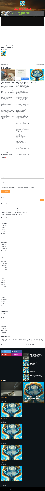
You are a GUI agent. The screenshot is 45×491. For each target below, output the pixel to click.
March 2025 (3, 261)
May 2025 (3, 257)
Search (2, 197)
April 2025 (3, 259)
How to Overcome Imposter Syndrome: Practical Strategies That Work (14, 212)
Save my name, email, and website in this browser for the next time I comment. (18, 187)
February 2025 (4, 263)
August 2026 (3, 225)
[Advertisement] (22, 35)
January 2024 (3, 290)
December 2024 (4, 267)
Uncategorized (4, 332)
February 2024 (4, 288)
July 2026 (3, 227)
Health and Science (4, 324)
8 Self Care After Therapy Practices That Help (9, 208)
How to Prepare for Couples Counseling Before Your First (11, 214)
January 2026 (3, 240)
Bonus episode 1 (33, 82)
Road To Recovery (4, 330)
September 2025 (4, 248)
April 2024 (3, 284)
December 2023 (4, 293)
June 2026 (3, 229)
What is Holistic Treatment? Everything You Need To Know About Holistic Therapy (36, 355)
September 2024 (4, 273)
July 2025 (3, 252)
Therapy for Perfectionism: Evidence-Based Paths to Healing (36, 376)
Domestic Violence (4, 319)
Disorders (3, 317)
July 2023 (3, 303)
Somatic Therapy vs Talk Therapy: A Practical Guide (10, 205)
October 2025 (3, 246)
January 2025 (3, 265)
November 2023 (4, 295)
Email (2, 177)
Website (3, 182)
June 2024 (3, 280)
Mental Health (3, 326)
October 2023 (3, 297)
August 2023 (3, 301)
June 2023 (3, 305)
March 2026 (3, 235)
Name (2, 172)
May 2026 (3, 231)
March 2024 (3, 286)
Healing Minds (22, 8)
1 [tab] (24, 383)
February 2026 (4, 237)
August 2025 (3, 250)
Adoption (3, 313)
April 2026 (3, 233)
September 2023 (4, 299)
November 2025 (4, 244)
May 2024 (3, 282)
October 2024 (3, 271)
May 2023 (3, 307)
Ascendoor (27, 489)
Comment (3, 157)
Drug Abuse (3, 321)
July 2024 (3, 278)
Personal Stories (4, 328)
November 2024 (4, 269)
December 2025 (4, 242)
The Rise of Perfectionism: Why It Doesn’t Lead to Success (36, 369)
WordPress (35, 489)
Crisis (2, 315)
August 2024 (3, 276)
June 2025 (3, 254)
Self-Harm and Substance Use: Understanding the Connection (12, 210)
